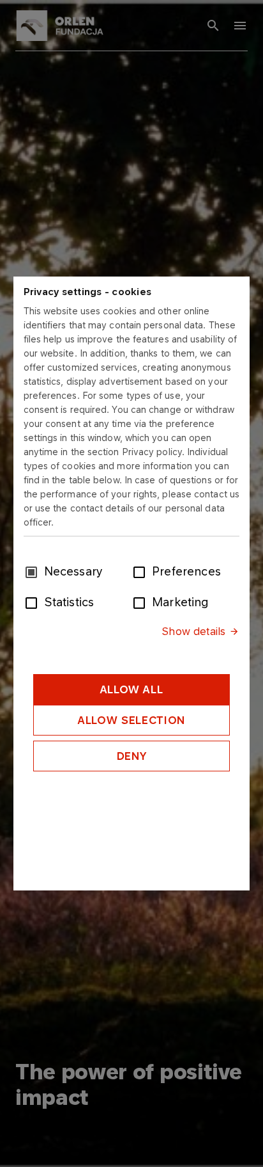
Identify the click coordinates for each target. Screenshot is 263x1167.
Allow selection (131, 720)
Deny (132, 756)
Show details (193, 631)
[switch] (142, 571)
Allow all (131, 689)
